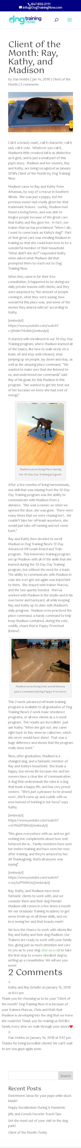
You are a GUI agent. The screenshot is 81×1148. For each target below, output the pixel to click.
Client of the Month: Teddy (27, 1132)
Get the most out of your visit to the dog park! (38, 1123)
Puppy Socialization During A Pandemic (36, 1107)
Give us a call (50, 950)
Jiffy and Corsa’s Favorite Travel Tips (34, 1114)
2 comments (30, 84)
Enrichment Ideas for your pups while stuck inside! (39, 1098)
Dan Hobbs (21, 79)
